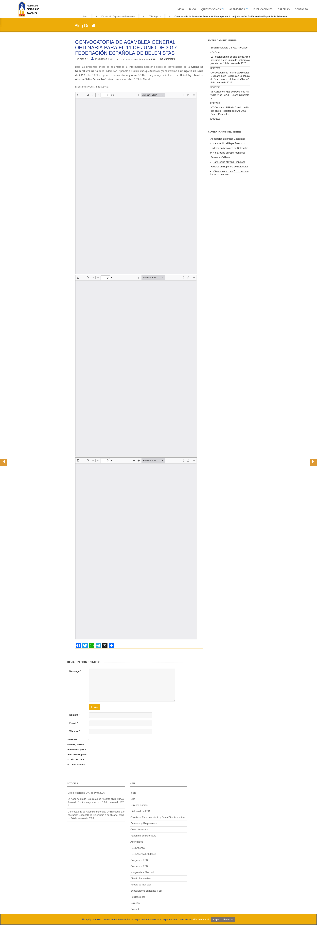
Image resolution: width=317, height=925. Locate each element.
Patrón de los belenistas (143, 835)
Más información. (202, 919)
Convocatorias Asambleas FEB (139, 59)
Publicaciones (262, 9)
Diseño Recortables (141, 878)
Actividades (237, 9)
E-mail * (73, 723)
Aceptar (216, 919)
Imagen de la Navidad (142, 872)
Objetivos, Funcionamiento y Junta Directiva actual (157, 817)
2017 (119, 59)
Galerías (284, 9)
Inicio (180, 9)
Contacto (301, 9)
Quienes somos (211, 9)
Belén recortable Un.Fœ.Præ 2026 (229, 47)
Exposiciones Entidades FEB (146, 890)
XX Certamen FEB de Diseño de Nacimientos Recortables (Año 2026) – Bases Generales (230, 110)
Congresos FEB (139, 860)
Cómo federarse (139, 829)
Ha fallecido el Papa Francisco (229, 143)
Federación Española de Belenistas (118, 16)
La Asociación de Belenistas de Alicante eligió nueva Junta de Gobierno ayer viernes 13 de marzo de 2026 (230, 60)
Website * (74, 731)
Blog (192, 9)
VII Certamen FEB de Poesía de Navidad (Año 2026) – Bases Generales (230, 95)
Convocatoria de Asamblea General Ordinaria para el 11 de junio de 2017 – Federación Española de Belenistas (128, 47)
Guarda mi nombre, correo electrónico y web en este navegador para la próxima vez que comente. (77, 752)
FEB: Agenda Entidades (143, 854)
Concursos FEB (139, 866)
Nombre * (74, 714)
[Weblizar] (28, 8)
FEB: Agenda (154, 16)
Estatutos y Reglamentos (144, 823)
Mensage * (75, 671)
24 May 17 (82, 58)
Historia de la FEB (140, 811)
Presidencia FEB (103, 58)
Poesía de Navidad (140, 884)
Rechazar (228, 919)
